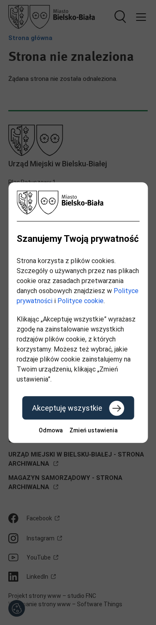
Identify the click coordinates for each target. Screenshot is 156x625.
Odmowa (51, 430)
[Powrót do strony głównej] (78, 202)
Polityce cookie (80, 301)
